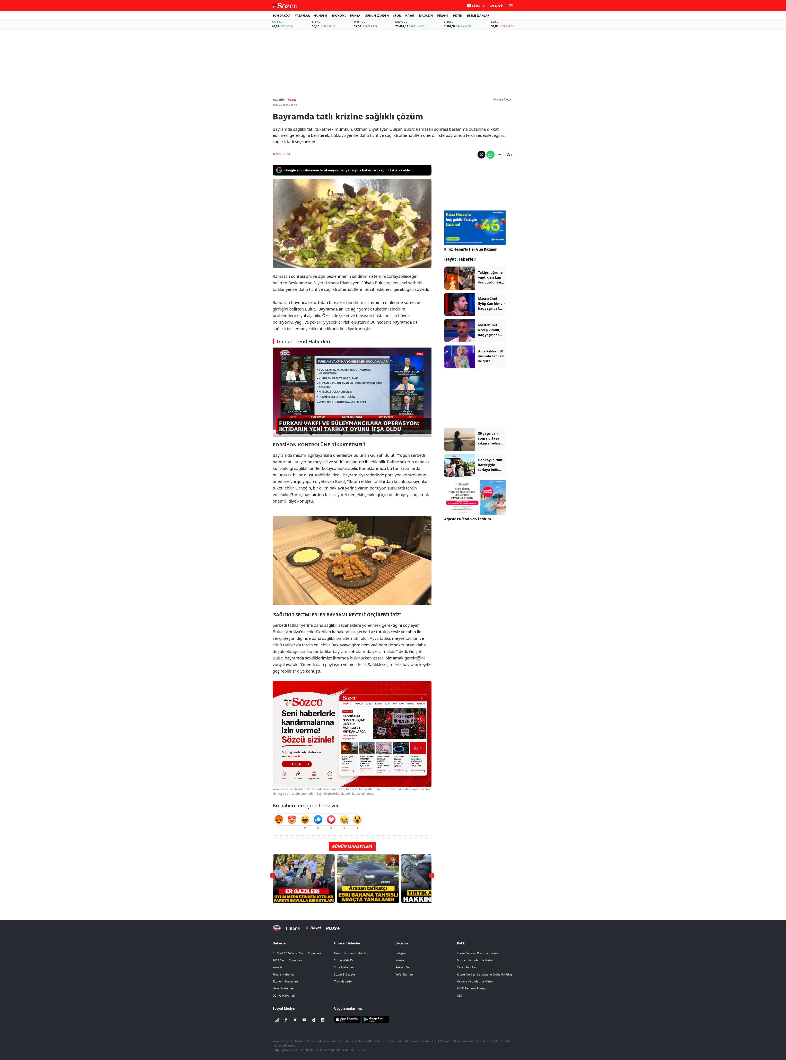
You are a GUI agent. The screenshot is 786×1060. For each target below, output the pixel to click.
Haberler (280, 943)
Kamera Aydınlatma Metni (475, 981)
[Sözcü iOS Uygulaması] (347, 1019)
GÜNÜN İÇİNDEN (377, 15)
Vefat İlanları (404, 974)
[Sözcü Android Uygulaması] (375, 1019)
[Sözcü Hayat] (313, 928)
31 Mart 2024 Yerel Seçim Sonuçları (297, 953)
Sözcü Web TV (343, 960)
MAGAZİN (426, 15)
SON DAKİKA (281, 15)
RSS (459, 995)
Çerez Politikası (467, 967)
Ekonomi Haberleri (285, 981)
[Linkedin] (323, 1020)
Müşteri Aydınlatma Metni (475, 960)
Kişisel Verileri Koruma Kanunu (478, 953)
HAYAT (409, 15)
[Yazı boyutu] (509, 155)
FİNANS (442, 15)
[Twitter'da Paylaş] (481, 155)
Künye (399, 960)
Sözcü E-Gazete (344, 974)
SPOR (397, 15)
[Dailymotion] (313, 1020)
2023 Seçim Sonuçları (287, 960)
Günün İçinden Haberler (351, 953)
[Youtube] (304, 1020)
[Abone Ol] (502, 99)
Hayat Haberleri (460, 259)
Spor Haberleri (344, 967)
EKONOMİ (339, 15)
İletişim (400, 953)
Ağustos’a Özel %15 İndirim (467, 519)
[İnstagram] (277, 1020)
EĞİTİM (458, 15)
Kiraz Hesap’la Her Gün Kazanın (470, 249)
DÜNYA (355, 15)
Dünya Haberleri (284, 995)
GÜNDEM (320, 15)
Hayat (292, 99)
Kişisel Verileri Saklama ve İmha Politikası (485, 974)
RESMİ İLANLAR (478, 15)
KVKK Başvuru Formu (471, 988)
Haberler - (280, 99)
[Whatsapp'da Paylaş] (490, 155)
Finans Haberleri (284, 974)
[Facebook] (286, 1020)
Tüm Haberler (343, 981)
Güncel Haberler (347, 943)
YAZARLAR (302, 15)
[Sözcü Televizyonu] (277, 928)
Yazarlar (278, 967)
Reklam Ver (403, 967)
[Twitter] (295, 1020)
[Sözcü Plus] (333, 928)
